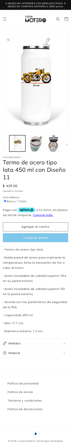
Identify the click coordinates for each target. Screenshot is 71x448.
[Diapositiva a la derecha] (67, 144)
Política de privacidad (23, 383)
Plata (23, 201)
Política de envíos (20, 392)
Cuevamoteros (26, 440)
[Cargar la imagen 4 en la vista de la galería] (53, 143)
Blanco (11, 201)
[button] (5, 19)
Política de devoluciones (25, 409)
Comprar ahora (35, 238)
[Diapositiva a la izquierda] (4, 144)
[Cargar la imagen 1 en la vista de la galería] (17, 143)
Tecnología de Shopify (49, 440)
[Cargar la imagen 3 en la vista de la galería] (35, 143)
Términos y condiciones (25, 401)
